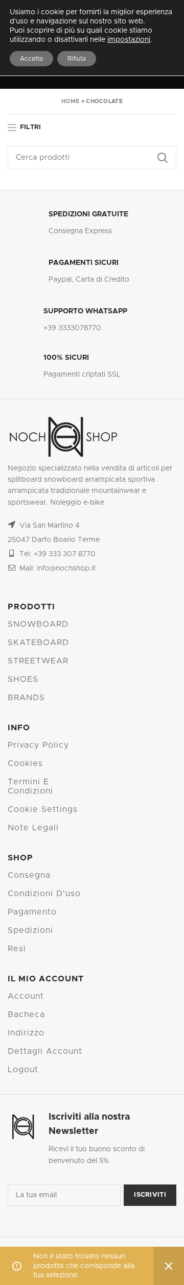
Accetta (31, 59)
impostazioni (128, 39)
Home (70, 101)
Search (162, 157)
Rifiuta (76, 59)
